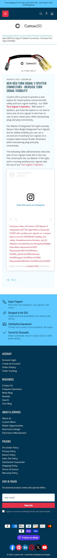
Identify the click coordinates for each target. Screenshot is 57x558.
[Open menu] (5, 14)
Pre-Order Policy (10, 447)
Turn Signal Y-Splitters (32, 164)
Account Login (9, 359)
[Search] (41, 14)
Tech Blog (7, 403)
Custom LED (32, 266)
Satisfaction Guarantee (13, 462)
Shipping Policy (9, 465)
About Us (6, 418)
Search (5, 399)
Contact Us (7, 385)
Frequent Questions (12, 389)
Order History (9, 367)
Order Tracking (9, 370)
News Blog (7, 392)
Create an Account (11, 363)
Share (13, 279)
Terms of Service (10, 469)
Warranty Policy (10, 472)
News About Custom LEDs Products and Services (29, 35)
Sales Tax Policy (10, 458)
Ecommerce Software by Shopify (37, 554)
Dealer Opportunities (12, 425)
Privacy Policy (9, 451)
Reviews (6, 396)
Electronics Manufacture (14, 432)
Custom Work (8, 421)
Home (4, 35)
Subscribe (28, 505)
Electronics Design (11, 429)
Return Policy (8, 454)
